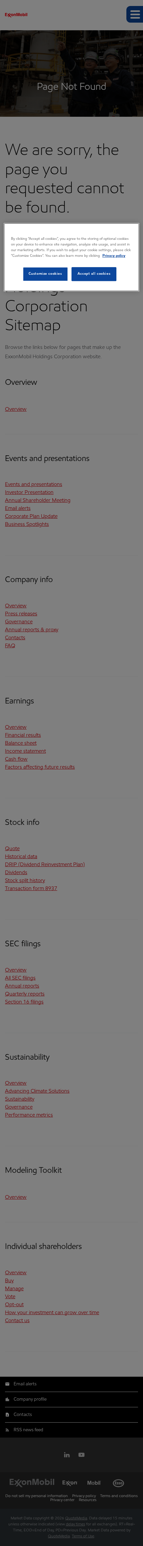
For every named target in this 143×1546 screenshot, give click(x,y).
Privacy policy (113, 256)
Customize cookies (45, 274)
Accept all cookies (93, 274)
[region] (72, 257)
